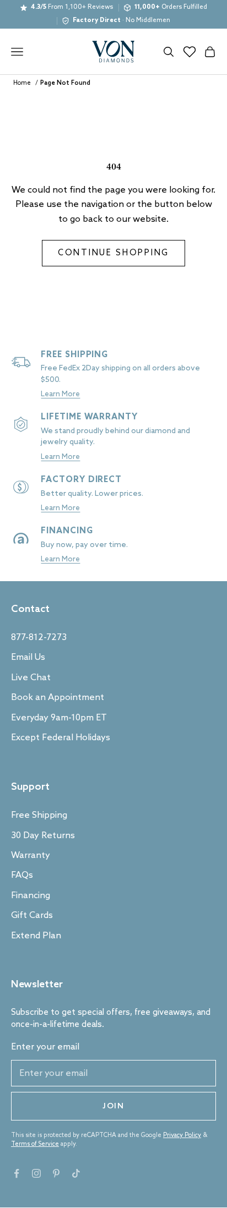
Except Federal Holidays (60, 738)
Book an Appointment (57, 697)
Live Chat (31, 678)
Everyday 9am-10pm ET (59, 718)
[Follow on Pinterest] (56, 1173)
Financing (30, 895)
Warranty (30, 855)
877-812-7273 (39, 637)
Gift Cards (32, 915)
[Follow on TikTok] (76, 1173)
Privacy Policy (182, 1135)
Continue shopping (113, 253)
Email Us (28, 657)
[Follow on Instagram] (36, 1173)
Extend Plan (36, 936)
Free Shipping (39, 815)
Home (22, 83)
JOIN (113, 1106)
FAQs (22, 875)
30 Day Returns (43, 835)
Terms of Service (35, 1144)
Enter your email (45, 1047)
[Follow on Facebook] (16, 1173)
